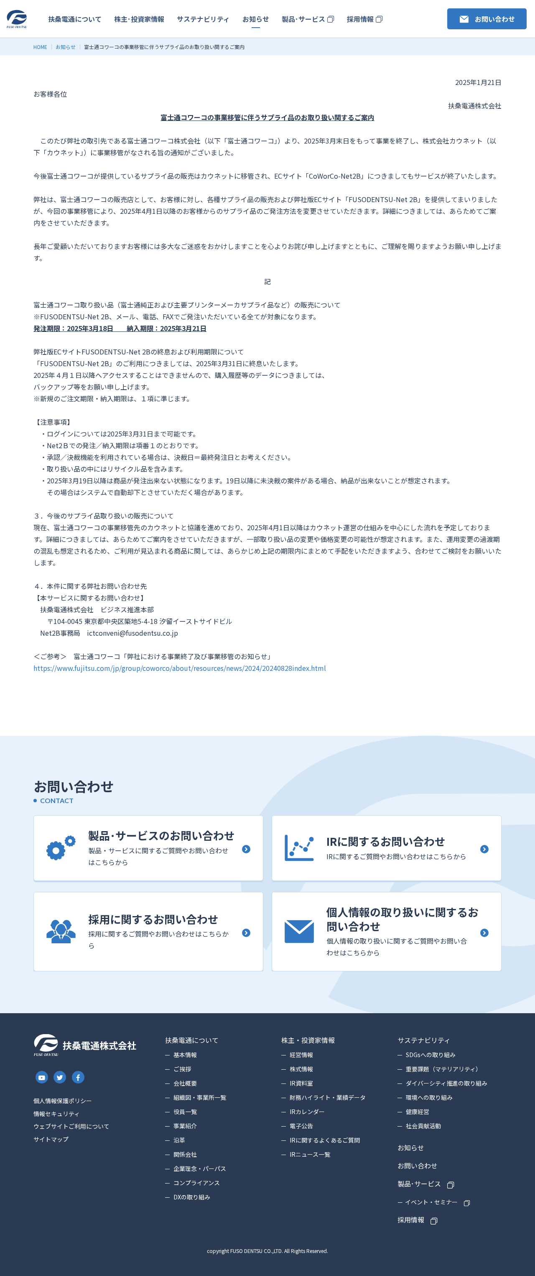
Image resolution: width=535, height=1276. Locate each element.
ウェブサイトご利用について (71, 1126)
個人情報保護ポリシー (62, 1100)
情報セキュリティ (56, 1113)
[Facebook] (78, 1077)
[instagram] (41, 1077)
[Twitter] (60, 1077)
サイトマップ (51, 1139)
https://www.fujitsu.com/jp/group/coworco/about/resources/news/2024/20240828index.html (179, 668)
